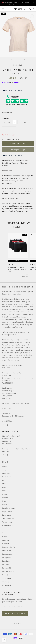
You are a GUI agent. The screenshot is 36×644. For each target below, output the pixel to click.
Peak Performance (8, 508)
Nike (4, 501)
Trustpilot (5, 582)
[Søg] (30, 9)
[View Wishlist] (24, 9)
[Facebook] (3, 424)
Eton (4, 484)
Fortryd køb (6, 585)
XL (19, 122)
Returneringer (7, 554)
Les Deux (18, 65)
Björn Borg (6, 473)
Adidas (4, 466)
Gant (4, 487)
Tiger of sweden (8, 518)
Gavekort (5, 544)
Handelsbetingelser (9, 547)
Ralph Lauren (7, 511)
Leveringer (6, 561)
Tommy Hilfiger (7, 522)
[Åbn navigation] (3, 9)
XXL (25, 122)
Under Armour (7, 525)
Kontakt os (6, 540)
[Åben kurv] (33, 9)
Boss (3, 491)
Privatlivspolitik (7, 551)
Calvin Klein (6, 477)
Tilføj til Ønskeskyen (14, 90)
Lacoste (5, 498)
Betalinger (6, 564)
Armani (4, 470)
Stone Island (6, 515)
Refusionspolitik (8, 571)
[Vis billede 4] (21, 60)
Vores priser (6, 578)
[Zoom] (32, 16)
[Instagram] (7, 424)
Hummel (5, 494)
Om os (4, 537)
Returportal (6, 557)
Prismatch (6, 575)
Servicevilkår (7, 568)
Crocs (4, 480)
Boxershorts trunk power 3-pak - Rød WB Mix (18, 269)
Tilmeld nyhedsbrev (15, 613)
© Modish (18, 623)
